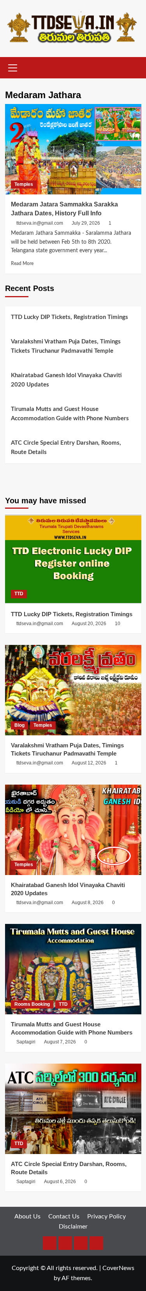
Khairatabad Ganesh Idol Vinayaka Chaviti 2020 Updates (66, 380)
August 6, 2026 (60, 1181)
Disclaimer (73, 1226)
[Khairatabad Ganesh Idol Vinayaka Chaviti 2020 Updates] (73, 830)
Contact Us (63, 1216)
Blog (19, 725)
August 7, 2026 (60, 1042)
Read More (22, 263)
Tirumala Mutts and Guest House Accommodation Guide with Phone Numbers (70, 413)
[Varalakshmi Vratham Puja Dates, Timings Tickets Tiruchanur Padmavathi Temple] (73, 690)
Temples (23, 184)
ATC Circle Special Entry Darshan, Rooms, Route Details (66, 447)
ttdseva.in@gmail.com (39, 223)
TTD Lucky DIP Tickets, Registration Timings (69, 317)
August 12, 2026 (89, 763)
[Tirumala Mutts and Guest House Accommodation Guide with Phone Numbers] (73, 969)
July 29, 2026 (86, 223)
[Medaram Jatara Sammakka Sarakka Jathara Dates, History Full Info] (73, 149)
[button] (13, 66)
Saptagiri (25, 1042)
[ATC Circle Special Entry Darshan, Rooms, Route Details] (73, 1109)
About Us (27, 1216)
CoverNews (118, 1268)
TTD (18, 593)
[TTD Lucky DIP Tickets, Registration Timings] (73, 559)
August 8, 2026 (88, 902)
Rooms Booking (32, 1004)
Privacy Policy (106, 1216)
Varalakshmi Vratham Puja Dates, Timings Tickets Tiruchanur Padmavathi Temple (66, 346)
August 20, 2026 (89, 623)
